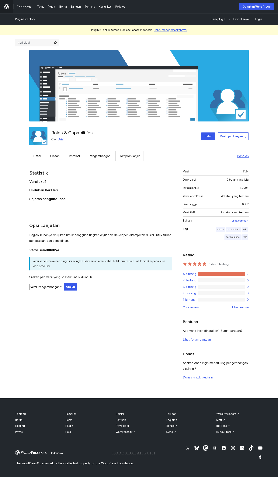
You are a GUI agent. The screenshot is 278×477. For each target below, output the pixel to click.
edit (245, 229)
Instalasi (74, 156)
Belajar (120, 413)
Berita (19, 419)
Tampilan (71, 413)
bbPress (223, 425)
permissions (233, 237)
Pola (68, 431)
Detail (37, 156)
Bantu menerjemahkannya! (170, 29)
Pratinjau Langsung (233, 136)
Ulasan (55, 156)
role (245, 237)
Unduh (208, 136)
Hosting (20, 425)
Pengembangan (99, 156)
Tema (68, 419)
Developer (122, 425)
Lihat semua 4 (240, 220)
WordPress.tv (126, 431)
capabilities (233, 229)
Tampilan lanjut (129, 156)
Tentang (20, 413)
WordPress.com (227, 413)
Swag (171, 431)
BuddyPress (225, 431)
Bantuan (243, 156)
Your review (191, 307)
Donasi (172, 425)
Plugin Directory (25, 19)
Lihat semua (240, 307)
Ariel (61, 139)
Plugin (69, 425)
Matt (220, 419)
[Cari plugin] (55, 42)
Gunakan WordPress (257, 6)
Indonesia (57, 452)
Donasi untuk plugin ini (198, 377)
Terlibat (171, 413)
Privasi (19, 431)
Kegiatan (171, 419)
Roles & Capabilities (72, 133)
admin (220, 229)
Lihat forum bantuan (197, 339)
